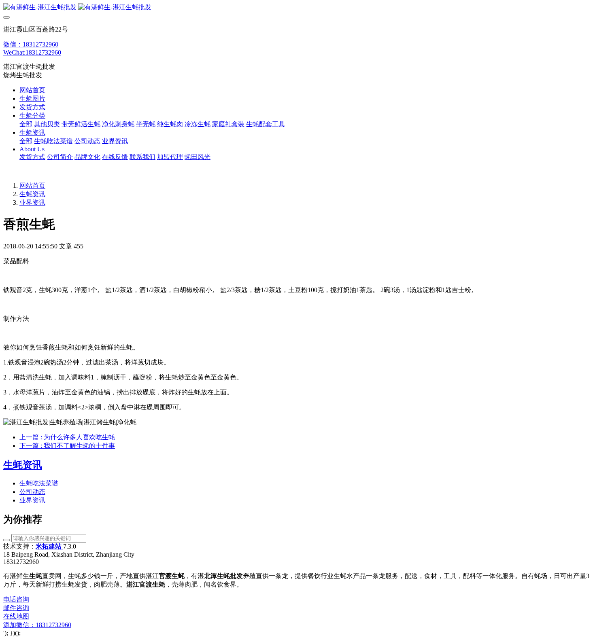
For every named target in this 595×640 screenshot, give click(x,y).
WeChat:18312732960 (32, 52)
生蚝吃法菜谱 (38, 483)
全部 (25, 124)
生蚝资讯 (32, 194)
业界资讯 (32, 202)
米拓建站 (49, 546)
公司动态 (32, 491)
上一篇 (67, 437)
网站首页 (32, 90)
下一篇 (67, 445)
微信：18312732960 (30, 44)
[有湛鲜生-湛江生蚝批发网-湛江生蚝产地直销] (297, 7)
